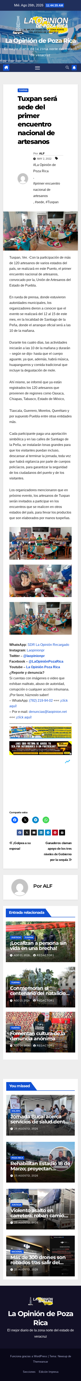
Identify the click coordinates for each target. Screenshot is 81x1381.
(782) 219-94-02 (41, 700)
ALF (41, 153)
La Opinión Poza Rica (43, 667)
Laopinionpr (36, 650)
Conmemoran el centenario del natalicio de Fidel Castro (38, 993)
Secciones (29, 1371)
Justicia (16, 937)
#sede (39, 202)
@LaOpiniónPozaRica (46, 661)
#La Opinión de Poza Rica (44, 168)
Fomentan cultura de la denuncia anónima (37, 1036)
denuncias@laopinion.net (48, 711)
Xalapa (16, 1111)
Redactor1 (45, 955)
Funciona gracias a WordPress (29, 1356)
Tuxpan (23, 90)
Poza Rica (17, 1158)
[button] (67, 67)
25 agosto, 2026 (26, 1128)
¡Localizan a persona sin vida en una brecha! (38, 945)
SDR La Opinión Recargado (48, 644)
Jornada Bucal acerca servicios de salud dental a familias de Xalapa (39, 1121)
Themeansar (40, 1361)
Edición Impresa (48, 1371)
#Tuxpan (52, 202)
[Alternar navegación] (37, 68)
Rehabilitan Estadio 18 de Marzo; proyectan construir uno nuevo (40, 1168)
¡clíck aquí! (24, 717)
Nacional (17, 1252)
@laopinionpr (34, 656)
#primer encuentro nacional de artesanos (46, 190)
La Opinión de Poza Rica (40, 40)
